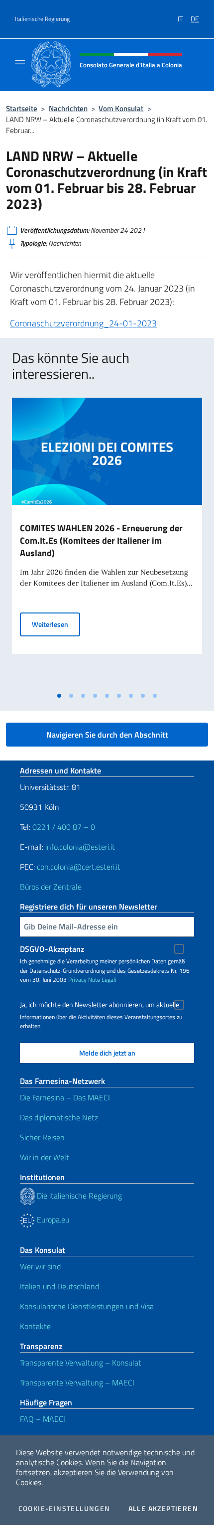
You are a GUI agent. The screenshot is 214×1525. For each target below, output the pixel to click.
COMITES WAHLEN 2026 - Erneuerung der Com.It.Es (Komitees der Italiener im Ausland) (101, 540)
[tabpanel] (107, 542)
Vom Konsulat (121, 108)
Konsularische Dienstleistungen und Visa (87, 1306)
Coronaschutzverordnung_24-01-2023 (83, 323)
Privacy (77, 979)
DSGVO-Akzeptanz (52, 949)
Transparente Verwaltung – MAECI (77, 1382)
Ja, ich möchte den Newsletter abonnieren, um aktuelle (99, 1004)
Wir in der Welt (44, 1157)
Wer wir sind (40, 1266)
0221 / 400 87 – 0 (63, 827)
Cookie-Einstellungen (64, 1508)
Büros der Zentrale (51, 887)
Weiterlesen (56, 623)
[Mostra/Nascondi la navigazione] (20, 64)
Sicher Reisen (42, 1137)
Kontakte (35, 1326)
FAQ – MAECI (42, 1419)
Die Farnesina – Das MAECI (65, 1097)
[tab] (59, 696)
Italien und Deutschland (59, 1286)
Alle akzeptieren (163, 1508)
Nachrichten (68, 108)
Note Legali (102, 979)
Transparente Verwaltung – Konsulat (80, 1363)
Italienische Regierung (42, 18)
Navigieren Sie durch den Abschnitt (107, 735)
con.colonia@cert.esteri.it (78, 867)
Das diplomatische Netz (59, 1117)
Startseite (21, 108)
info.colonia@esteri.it (80, 847)
